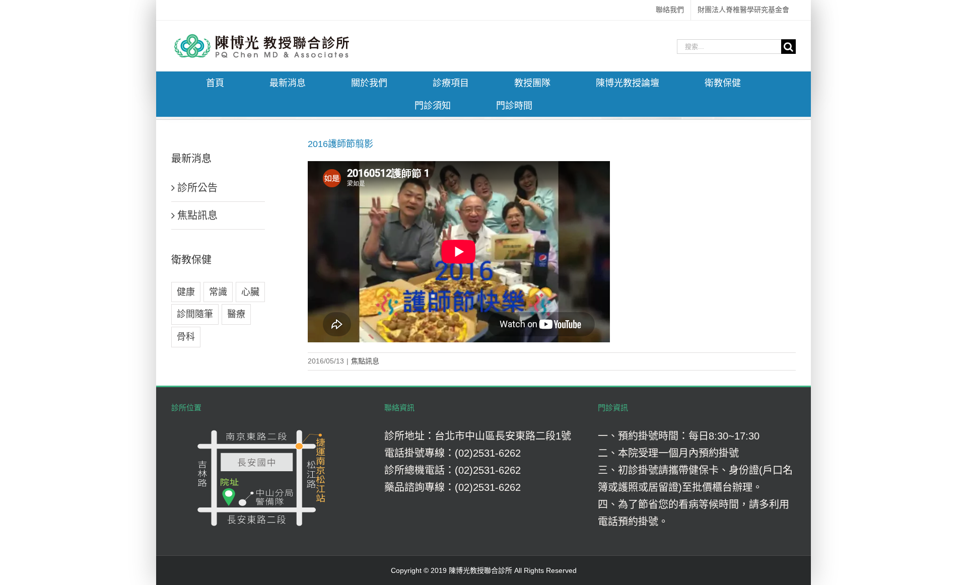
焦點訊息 (365, 361)
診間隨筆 (195, 314)
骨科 (186, 337)
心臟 (250, 292)
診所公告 (197, 187)
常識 (218, 292)
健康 (186, 292)
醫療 (236, 314)
